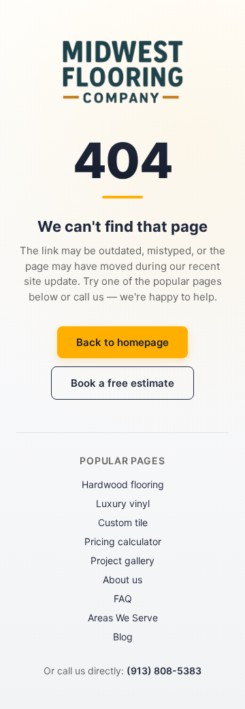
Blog (123, 636)
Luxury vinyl (123, 503)
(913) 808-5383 (164, 670)
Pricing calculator (122, 541)
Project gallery (122, 560)
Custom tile (123, 522)
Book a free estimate (122, 383)
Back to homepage (122, 342)
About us (122, 579)
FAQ (123, 598)
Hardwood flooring (123, 484)
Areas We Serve (123, 617)
